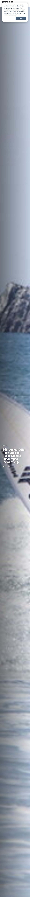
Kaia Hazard (7, 466)
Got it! (20, 18)
